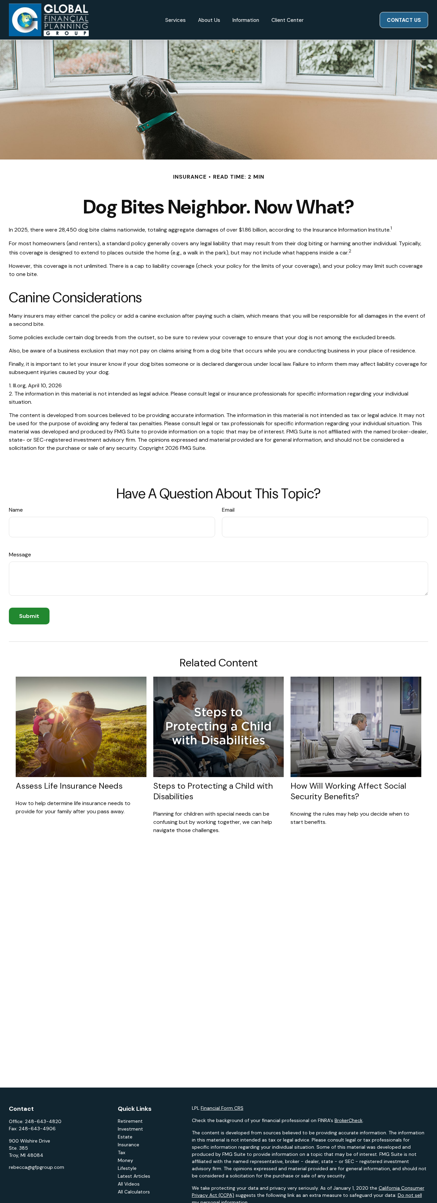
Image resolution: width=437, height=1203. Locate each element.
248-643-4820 (43, 1121)
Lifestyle (127, 1168)
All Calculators (134, 1192)
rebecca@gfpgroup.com (36, 1167)
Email (228, 509)
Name (16, 509)
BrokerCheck (349, 1120)
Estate (125, 1137)
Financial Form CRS (222, 1108)
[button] (175, 20)
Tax (121, 1152)
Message (20, 554)
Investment (130, 1129)
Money (125, 1160)
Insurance (128, 1145)
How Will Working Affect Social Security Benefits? (348, 791)
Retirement (130, 1121)
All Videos (129, 1184)
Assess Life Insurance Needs (69, 785)
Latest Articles (134, 1176)
